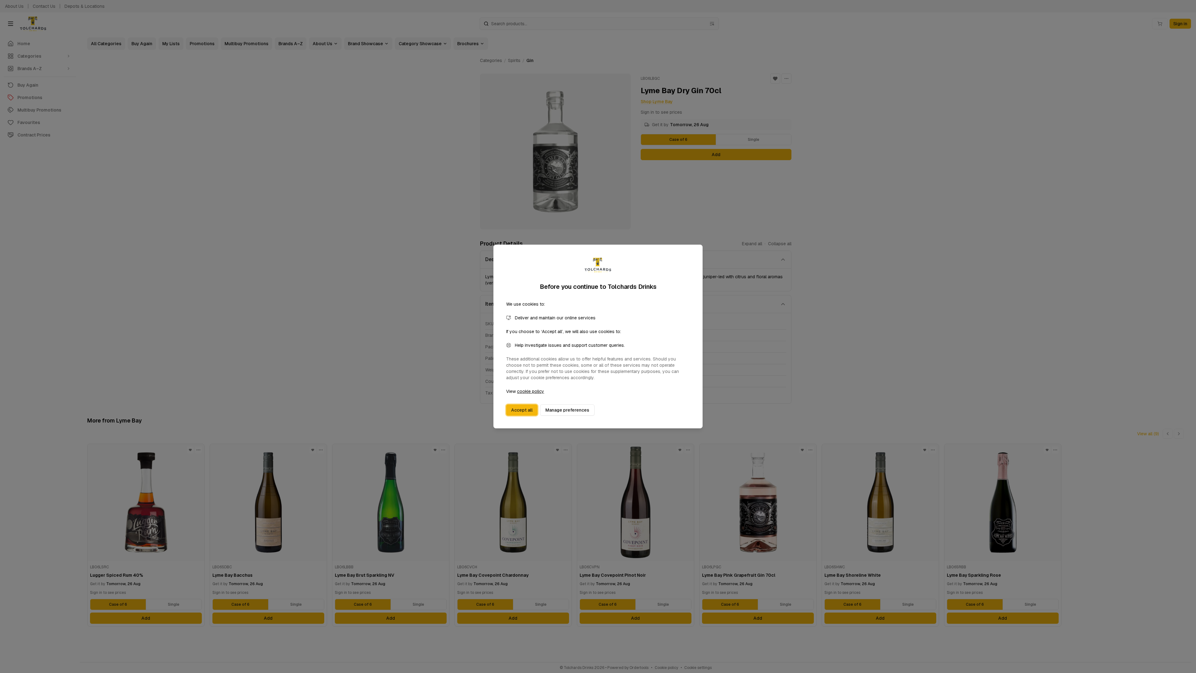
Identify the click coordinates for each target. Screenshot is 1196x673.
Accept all (522, 410)
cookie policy (530, 391)
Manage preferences (567, 410)
